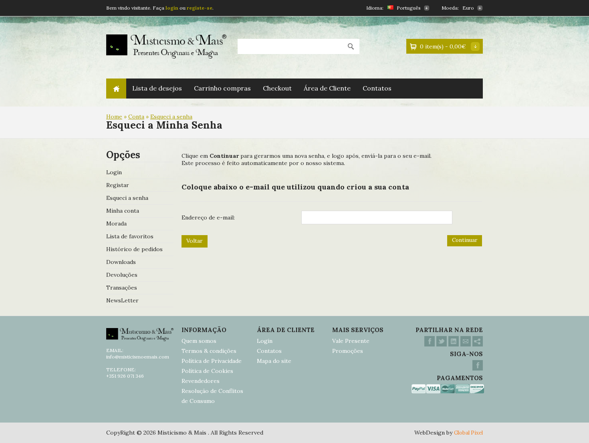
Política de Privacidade (212, 360)
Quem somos (199, 340)
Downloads (121, 262)
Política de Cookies (207, 371)
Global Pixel (468, 432)
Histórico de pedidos (134, 249)
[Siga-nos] (477, 368)
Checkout (277, 88)
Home (116, 89)
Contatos (377, 88)
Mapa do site (274, 360)
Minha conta (122, 210)
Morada (116, 223)
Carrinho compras (222, 88)
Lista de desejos (157, 88)
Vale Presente (350, 340)
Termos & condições (209, 350)
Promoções (347, 350)
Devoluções (121, 274)
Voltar (194, 240)
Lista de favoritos (129, 236)
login (172, 8)
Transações (121, 287)
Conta (136, 116)
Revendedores (201, 381)
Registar (117, 185)
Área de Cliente (327, 88)
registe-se (199, 8)
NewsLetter (122, 300)
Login (114, 172)
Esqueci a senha (171, 116)
